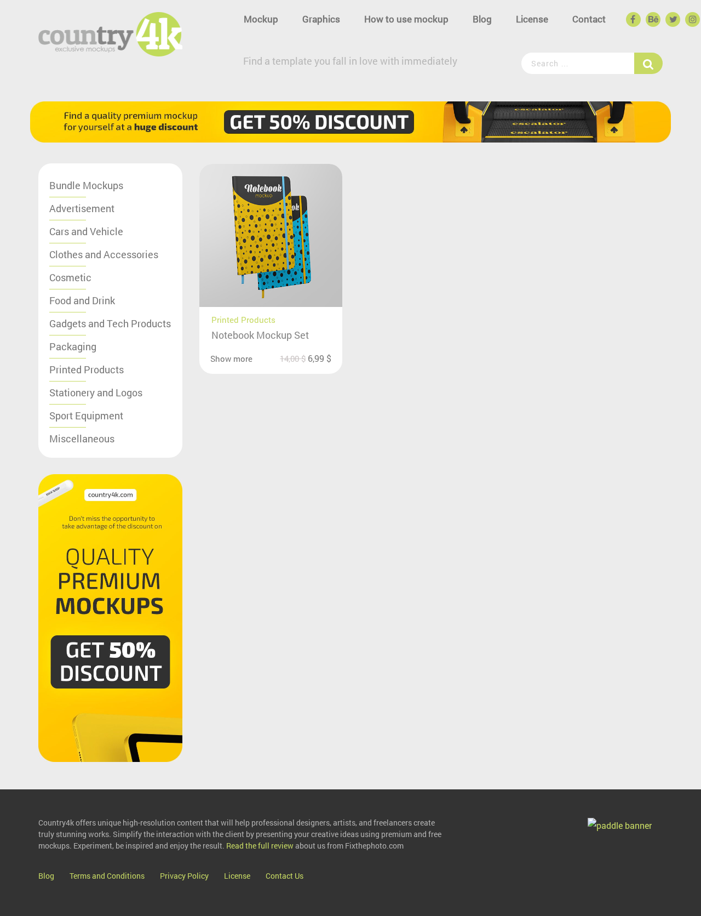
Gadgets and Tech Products (110, 323)
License (532, 19)
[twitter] (672, 20)
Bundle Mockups (86, 185)
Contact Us (284, 876)
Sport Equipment (86, 415)
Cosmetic (70, 277)
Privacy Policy (184, 876)
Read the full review (260, 845)
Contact (589, 19)
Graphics (321, 19)
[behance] (652, 20)
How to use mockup (406, 19)
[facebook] (632, 20)
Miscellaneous (81, 438)
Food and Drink (82, 300)
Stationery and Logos (95, 392)
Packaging (72, 346)
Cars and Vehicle (86, 231)
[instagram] (691, 20)
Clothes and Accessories (103, 254)
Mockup (261, 19)
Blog (482, 19)
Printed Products (86, 369)
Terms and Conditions (107, 876)
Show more (231, 358)
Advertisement (81, 208)
